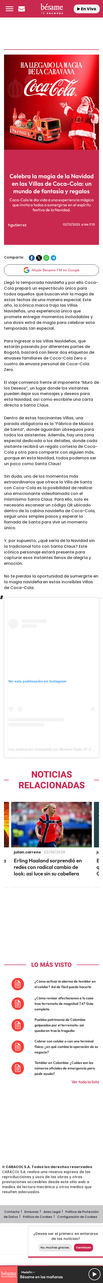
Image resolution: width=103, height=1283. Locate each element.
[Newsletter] (21, 9)
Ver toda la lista (85, 1081)
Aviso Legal (52, 1212)
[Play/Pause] (94, 1274)
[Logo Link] (52, 8)
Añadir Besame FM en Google (56, 270)
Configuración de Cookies (77, 1217)
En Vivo (88, 9)
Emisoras (31, 1212)
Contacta (12, 1212)
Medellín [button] (27, 1272)
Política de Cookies (37, 1217)
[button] (9, 9)
